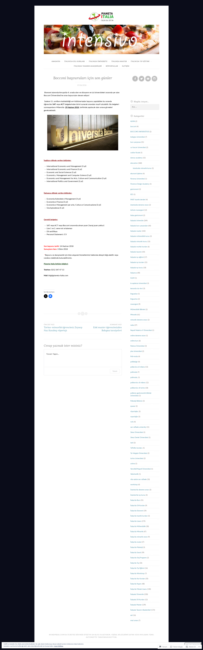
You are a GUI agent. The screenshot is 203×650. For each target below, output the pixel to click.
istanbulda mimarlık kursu (142, 168)
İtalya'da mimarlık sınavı (138, 537)
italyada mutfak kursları (138, 247)
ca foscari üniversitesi (138, 147)
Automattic (91, 637)
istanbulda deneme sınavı (139, 205)
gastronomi (134, 189)
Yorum (114, 371)
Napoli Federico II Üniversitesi (141, 330)
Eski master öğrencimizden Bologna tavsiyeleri (107, 328)
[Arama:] (144, 107)
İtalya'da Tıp (134, 563)
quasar (132, 406)
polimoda (133, 372)
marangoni (134, 304)
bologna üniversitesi (137, 137)
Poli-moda (134, 356)
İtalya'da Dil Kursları (137, 505)
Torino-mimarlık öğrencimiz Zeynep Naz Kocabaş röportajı (63, 328)
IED (131, 194)
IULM (132, 278)
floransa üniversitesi (137, 179)
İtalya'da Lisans (135, 521)
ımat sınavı (134, 620)
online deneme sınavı (137, 336)
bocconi (133, 126)
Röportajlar (112, 66)
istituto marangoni (137, 210)
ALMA (132, 121)
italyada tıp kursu (136, 268)
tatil (131, 443)
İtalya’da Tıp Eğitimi (140, 61)
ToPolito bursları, (136, 448)
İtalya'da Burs (135, 500)
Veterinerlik (134, 474)
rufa (131, 422)
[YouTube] (148, 78)
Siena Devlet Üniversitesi (139, 437)
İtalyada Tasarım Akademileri (88, 66)
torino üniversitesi (136, 458)
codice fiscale (135, 153)
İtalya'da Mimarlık (136, 531)
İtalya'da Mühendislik (138, 526)
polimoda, (133, 377)
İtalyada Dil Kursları (137, 600)
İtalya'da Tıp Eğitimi (137, 568)
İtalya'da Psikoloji (136, 547)
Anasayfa (56, 61)
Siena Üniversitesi (136, 432)
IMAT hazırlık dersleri (137, 200)
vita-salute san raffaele (138, 479)
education (134, 163)
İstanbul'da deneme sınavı (139, 490)
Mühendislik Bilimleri (137, 309)
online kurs (134, 341)
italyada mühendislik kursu (139, 236)
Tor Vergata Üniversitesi (138, 453)
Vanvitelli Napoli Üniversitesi (140, 469)
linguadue (133, 294)
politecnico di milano (137, 383)
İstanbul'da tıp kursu (137, 495)
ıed (131, 615)
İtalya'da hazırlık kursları (138, 516)
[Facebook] (135, 78)
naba (132, 325)
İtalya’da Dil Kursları (74, 61)
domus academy (136, 158)
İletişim (125, 66)
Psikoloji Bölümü (136, 401)
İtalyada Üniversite (137, 594)
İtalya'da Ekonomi (136, 511)
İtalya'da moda (135, 542)
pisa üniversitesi (136, 351)
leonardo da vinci (136, 288)
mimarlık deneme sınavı (138, 320)
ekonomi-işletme (136, 174)
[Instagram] (154, 78)
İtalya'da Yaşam (135, 584)
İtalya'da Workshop (137, 573)
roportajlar (134, 417)
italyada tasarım (136, 252)
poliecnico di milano (137, 367)
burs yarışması (135, 142)
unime (132, 464)
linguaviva (133, 299)
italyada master (135, 231)
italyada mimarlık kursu (138, 241)
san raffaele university (138, 427)
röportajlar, (134, 411)
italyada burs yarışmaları (139, 226)
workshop (134, 484)
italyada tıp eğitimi (137, 257)
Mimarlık (133, 315)
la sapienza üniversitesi (138, 283)
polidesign (134, 362)
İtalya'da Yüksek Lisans (138, 589)
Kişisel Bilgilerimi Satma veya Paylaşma (129, 635)
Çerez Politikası (58, 646)
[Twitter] (141, 78)
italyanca (133, 273)
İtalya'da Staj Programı (138, 558)
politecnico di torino (137, 388)
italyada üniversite (98, 61)
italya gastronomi (136, 215)
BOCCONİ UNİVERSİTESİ (139, 132)
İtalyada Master (119, 61)
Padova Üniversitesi (137, 346)
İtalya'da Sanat (135, 552)
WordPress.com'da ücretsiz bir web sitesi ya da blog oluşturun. (80, 635)
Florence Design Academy (139, 184)
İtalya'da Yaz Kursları (137, 579)
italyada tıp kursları (137, 262)
